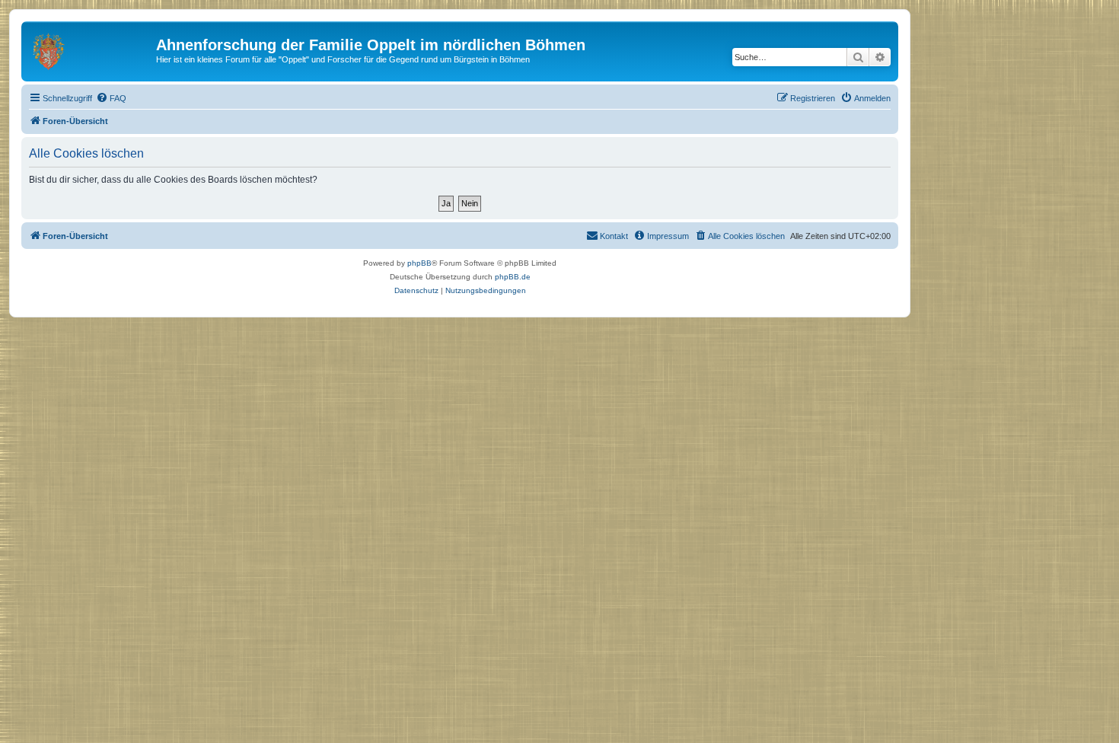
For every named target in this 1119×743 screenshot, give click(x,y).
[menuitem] (111, 98)
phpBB (419, 263)
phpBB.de (513, 277)
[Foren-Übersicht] (90, 49)
